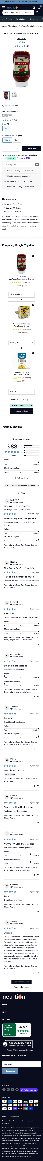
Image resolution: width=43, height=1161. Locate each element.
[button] (34, 7)
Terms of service (18, 1121)
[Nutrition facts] (7, 115)
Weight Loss (21, 19)
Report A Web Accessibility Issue (20, 1050)
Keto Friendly (7, 19)
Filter (23, 493)
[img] (6, 95)
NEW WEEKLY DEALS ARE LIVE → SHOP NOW (21, 2)
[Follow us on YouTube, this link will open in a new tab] (17, 1089)
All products (12, 26)
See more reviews (21, 982)
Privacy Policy (7, 1121)
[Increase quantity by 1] (17, 148)
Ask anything (22, 478)
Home (3, 26)
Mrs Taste (21, 39)
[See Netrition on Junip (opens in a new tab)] (27, 987)
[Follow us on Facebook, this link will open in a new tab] (4, 1089)
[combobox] (18, 12)
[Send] (37, 164)
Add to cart (31, 149)
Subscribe (10, 1071)
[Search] (37, 12)
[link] (21, 46)
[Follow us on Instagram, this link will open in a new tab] (8, 1089)
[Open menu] (3, 7)
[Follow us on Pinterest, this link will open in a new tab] (12, 1089)
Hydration (34, 19)
